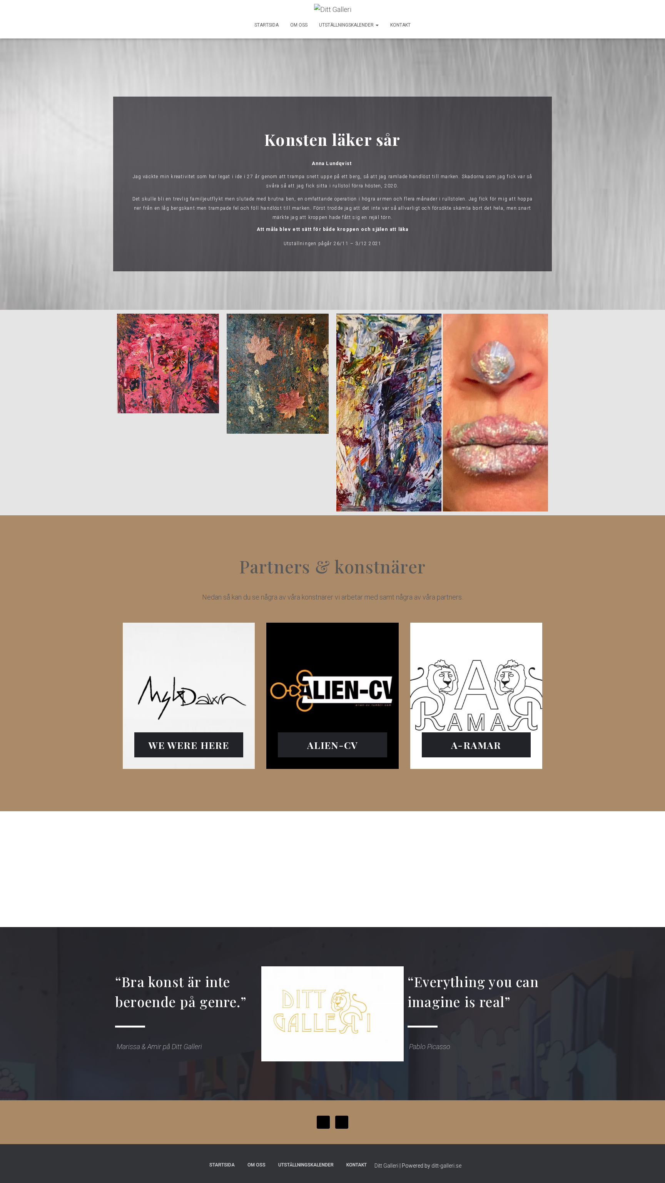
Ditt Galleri (386, 1166)
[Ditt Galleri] (332, 9)
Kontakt (400, 25)
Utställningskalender (347, 25)
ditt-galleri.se (446, 1166)
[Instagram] (341, 1122)
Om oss (298, 25)
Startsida (266, 25)
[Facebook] (323, 1122)
